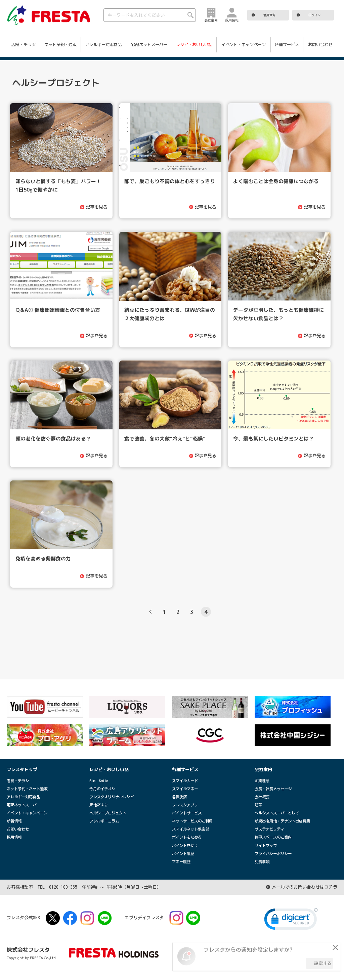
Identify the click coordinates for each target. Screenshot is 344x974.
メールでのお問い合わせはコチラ (304, 887)
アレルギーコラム (104, 821)
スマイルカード (185, 780)
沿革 (258, 805)
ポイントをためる (187, 837)
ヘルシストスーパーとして (277, 813)
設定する (323, 963)
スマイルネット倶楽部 (190, 829)
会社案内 (263, 769)
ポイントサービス (187, 813)
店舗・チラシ (23, 44)
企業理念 (262, 780)
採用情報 (14, 837)
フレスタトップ (22, 769)
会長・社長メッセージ (273, 789)
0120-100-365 (63, 887)
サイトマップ (266, 845)
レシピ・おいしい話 (194, 44)
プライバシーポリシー (273, 853)
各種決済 (179, 797)
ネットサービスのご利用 (192, 821)
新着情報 (14, 821)
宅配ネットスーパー (149, 44)
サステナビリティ (269, 829)
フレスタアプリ (185, 805)
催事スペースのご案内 (273, 837)
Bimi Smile (98, 780)
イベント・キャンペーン (243, 44)
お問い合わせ (320, 44)
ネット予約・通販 (60, 44)
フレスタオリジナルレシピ (111, 797)
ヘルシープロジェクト (107, 813)
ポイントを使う (185, 845)
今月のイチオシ (102, 789)
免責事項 (262, 861)
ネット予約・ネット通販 (27, 789)
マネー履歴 (181, 861)
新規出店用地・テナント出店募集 (282, 821)
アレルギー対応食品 (103, 44)
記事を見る (97, 207)
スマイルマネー (185, 789)
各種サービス (287, 44)
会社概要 (262, 797)
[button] (291, 920)
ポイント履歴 (183, 853)
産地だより (98, 805)
